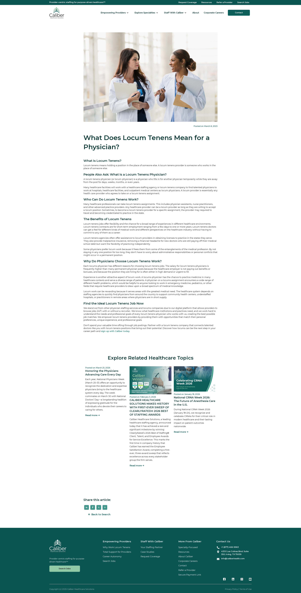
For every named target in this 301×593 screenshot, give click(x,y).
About (195, 12)
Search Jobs (243, 2)
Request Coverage (187, 2)
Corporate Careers (214, 12)
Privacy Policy (231, 589)
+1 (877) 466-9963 (230, 547)
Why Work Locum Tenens (116, 547)
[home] (56, 12)
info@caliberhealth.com (233, 558)
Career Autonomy (112, 556)
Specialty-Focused (188, 547)
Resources (206, 2)
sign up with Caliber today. (115, 331)
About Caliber (185, 556)
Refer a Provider (225, 2)
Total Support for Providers (117, 552)
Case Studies (147, 552)
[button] (115, 12)
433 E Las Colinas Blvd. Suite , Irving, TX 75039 (235, 553)
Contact (239, 13)
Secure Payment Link (189, 574)
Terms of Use (245, 589)
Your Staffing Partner (152, 547)
